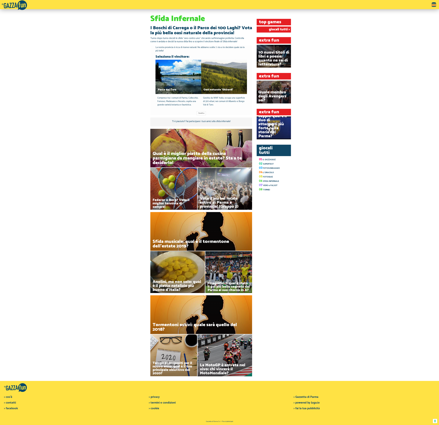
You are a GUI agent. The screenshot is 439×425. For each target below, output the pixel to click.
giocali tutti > (279, 29)
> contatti (10, 402)
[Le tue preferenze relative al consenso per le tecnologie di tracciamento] (435, 421)
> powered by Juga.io (307, 402)
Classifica (201, 113)
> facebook (11, 408)
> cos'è (8, 397)
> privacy (154, 397)
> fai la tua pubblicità (307, 408)
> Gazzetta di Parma (306, 397)
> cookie (154, 408)
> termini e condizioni (162, 402)
